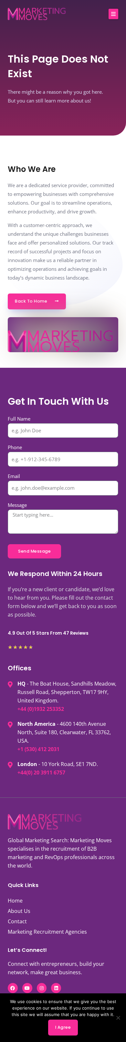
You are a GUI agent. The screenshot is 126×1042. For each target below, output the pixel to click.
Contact (17, 921)
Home (15, 900)
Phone (15, 447)
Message (17, 505)
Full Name (19, 418)
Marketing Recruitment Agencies (47, 931)
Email (14, 476)
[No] (118, 1017)
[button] (113, 14)
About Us (19, 911)
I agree (63, 1027)
